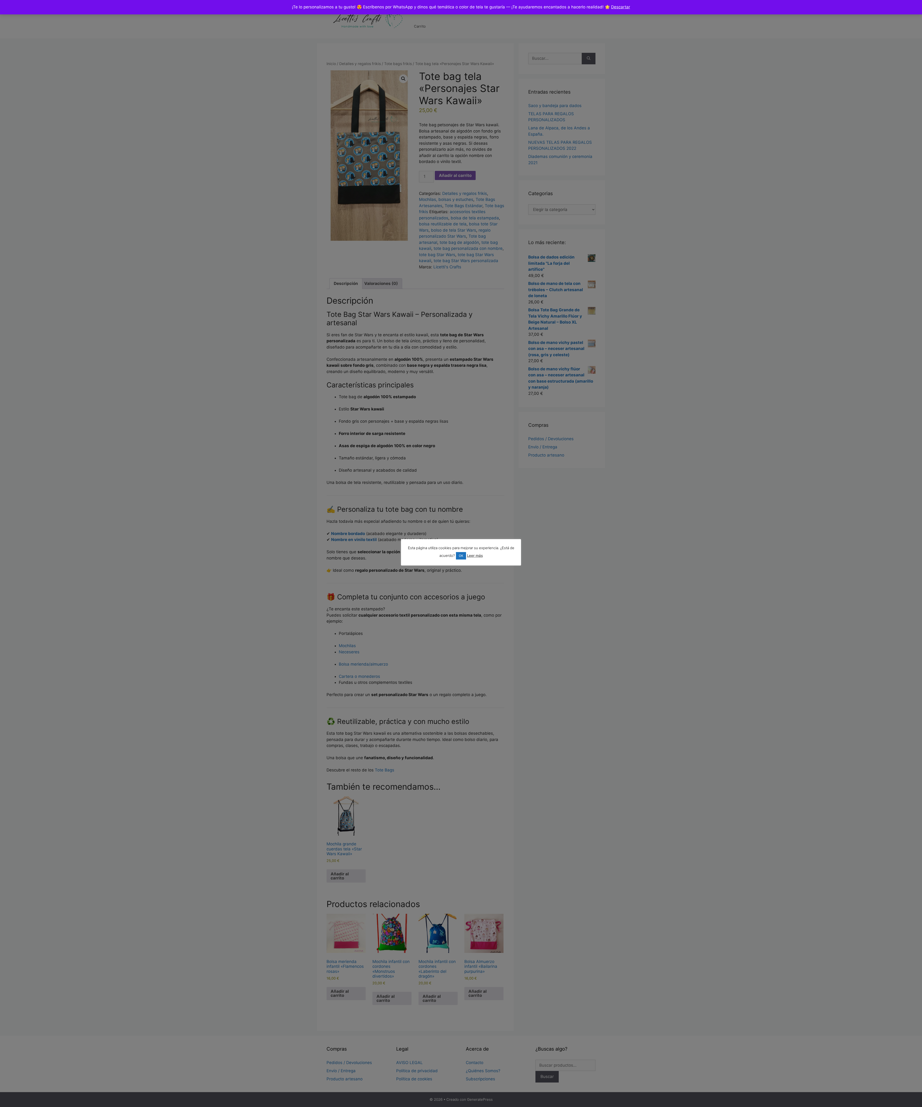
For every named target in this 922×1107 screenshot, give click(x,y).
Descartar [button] (620, 7)
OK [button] (461, 556)
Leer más (475, 555)
